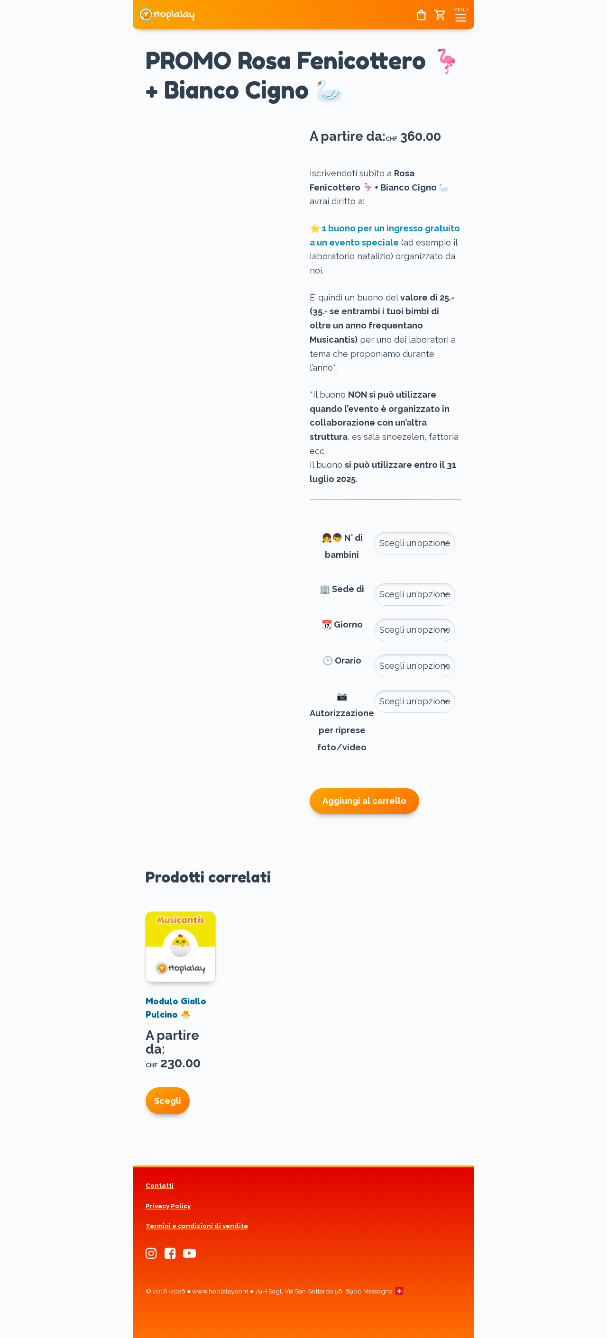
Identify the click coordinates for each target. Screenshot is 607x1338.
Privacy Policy (168, 1206)
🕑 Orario (341, 660)
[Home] (167, 22)
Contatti (160, 1185)
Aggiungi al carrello (364, 801)
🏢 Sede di (342, 589)
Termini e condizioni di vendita (197, 1225)
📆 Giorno (342, 624)
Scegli (167, 1101)
